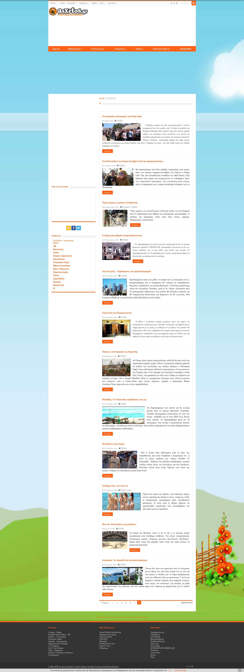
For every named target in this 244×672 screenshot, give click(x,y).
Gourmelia (155, 646)
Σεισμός (57, 282)
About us (71, 667)
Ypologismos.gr (157, 632)
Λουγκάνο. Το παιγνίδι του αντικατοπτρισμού (124, 560)
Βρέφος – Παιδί (98, 3)
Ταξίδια (120, 121)
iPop (152, 657)
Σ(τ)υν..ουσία (126, 490)
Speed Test (58, 285)
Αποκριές (126, 207)
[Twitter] (177, 3)
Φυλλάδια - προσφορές (63, 240)
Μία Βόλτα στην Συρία (113, 444)
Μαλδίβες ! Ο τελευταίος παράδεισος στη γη (124, 399)
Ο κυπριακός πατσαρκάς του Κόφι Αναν (122, 116)
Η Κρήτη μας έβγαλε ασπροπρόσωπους (122, 235)
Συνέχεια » (107, 151)
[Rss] (172, 3)
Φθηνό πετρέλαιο (61, 265)
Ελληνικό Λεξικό (55, 639)
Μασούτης (58, 249)
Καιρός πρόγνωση (62, 256)
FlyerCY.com (105, 646)
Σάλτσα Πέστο (105, 637)
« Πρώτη (104, 603)
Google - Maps (55, 632)
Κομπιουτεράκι (60, 272)
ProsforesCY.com (107, 643)
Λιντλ (55, 243)
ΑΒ (54, 246)
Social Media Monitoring (110, 632)
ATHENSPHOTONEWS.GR (163, 648)
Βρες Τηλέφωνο (61, 269)
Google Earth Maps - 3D (59, 634)
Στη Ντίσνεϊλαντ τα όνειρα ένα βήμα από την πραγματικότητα (132, 161)
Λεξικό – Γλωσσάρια (67, 3)
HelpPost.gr (101, 617)
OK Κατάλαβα (180, 670)
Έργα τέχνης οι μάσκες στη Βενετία (120, 202)
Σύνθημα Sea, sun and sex (115, 486)
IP (54, 288)
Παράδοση (83, 3)
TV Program (53, 646)
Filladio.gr (103, 648)
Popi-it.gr (111, 617)
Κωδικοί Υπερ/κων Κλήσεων (60, 652)
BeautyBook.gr (157, 639)
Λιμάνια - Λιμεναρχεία (57, 641)
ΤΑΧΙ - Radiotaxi (55, 650)
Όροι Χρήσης (81, 667)
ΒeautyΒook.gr (141, 617)
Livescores (155, 652)
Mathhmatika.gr (158, 641)
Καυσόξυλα (59, 259)
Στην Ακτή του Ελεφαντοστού (117, 313)
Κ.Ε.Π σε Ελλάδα (55, 648)
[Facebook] (174, 3)
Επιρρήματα (53, 655)
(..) (169, 670)
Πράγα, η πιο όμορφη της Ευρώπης (120, 351)
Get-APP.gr (155, 637)
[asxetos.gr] (68, 10)
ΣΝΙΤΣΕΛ (103, 639)
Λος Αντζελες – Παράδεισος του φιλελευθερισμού (126, 271)
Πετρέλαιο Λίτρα (61, 262)
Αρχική (101, 98)
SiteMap (90, 667)
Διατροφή (111, 3)
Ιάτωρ (153, 655)
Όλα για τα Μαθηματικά (125, 617)
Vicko (56, 252)
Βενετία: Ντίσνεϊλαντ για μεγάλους (119, 524)
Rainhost (154, 650)
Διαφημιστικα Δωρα (107, 634)
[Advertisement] (141, 26)
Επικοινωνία (99, 667)
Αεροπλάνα (58, 278)
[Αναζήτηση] (194, 3)
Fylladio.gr (155, 634)
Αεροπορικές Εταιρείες (58, 643)
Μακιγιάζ (103, 641)
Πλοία (56, 275)
